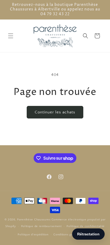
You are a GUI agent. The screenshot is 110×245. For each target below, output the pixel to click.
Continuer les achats (55, 112)
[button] (11, 36)
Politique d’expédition (33, 234)
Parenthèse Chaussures (34, 219)
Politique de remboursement (41, 226)
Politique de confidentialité (85, 226)
